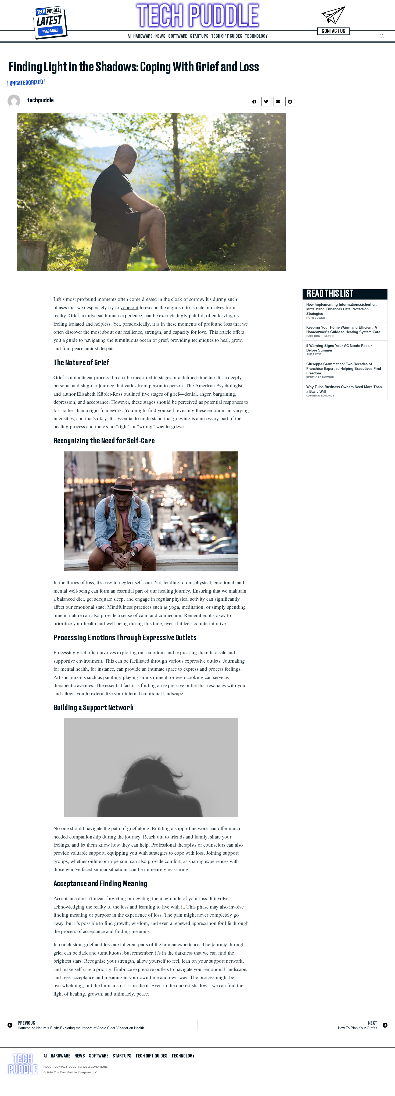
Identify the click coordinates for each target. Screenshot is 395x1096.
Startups (199, 36)
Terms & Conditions (93, 1067)
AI (129, 36)
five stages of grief (160, 393)
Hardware (142, 36)
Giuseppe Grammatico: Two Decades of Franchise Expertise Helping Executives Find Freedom (343, 368)
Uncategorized (26, 83)
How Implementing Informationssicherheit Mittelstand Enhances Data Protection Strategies (341, 309)
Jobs (72, 1067)
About (48, 1067)
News (160, 36)
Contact (61, 1067)
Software (177, 36)
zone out (129, 307)
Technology (256, 36)
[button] (382, 36)
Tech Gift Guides (226, 36)
